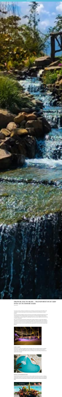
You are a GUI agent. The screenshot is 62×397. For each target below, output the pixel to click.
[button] (56, 4)
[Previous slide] (1, 1)
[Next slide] (61, 1)
